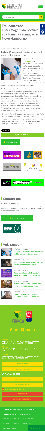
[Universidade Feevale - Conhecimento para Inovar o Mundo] (22, 316)
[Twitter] (16, 330)
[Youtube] (28, 330)
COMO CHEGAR (22, 364)
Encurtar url (23, 135)
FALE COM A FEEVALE (22, 379)
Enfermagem (28, 61)
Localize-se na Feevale (11, 419)
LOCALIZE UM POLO (22, 369)
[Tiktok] (34, 330)
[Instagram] (22, 330)
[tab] (36, 428)
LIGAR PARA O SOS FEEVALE (22, 399)
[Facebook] (11, 330)
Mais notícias (11, 142)
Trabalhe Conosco (9, 428)
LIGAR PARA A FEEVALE (22, 385)
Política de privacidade (11, 423)
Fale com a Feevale (18, 218)
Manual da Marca (28, 419)
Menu (41, 6)
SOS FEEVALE (22, 394)
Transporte (27, 423)
